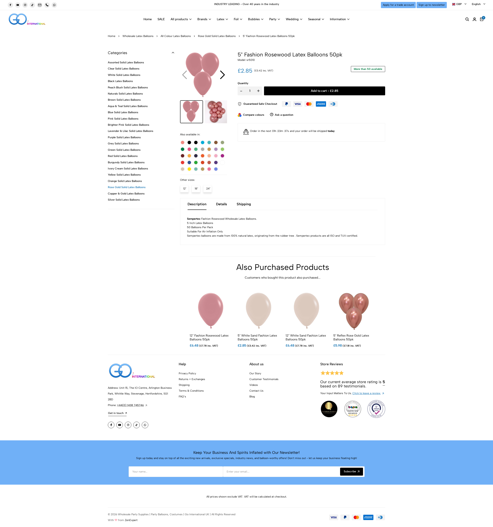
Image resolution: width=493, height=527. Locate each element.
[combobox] (459, 4)
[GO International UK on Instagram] (25, 5)
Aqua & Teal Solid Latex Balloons (128, 106)
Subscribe (350, 471)
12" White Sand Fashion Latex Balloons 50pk (306, 337)
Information (338, 19)
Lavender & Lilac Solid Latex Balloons (130, 131)
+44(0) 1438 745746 (130, 405)
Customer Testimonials (263, 379)
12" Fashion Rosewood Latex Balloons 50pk (209, 337)
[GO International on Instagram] (128, 425)
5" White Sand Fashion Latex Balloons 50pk (257, 337)
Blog (252, 396)
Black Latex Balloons (120, 81)
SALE (161, 19)
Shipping (184, 385)
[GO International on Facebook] (111, 425)
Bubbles (254, 19)
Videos (253, 385)
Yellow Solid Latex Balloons (124, 174)
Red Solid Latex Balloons (123, 156)
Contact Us (256, 390)
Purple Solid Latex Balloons (124, 137)
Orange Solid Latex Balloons (125, 181)
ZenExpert (131, 520)
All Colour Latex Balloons (176, 36)
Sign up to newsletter (431, 5)
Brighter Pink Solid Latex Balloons (128, 125)
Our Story (255, 373)
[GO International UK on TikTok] (32, 5)
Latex (220, 19)
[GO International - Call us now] (47, 5)
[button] (222, 75)
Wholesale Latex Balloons (137, 36)
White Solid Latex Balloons (124, 75)
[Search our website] (467, 19)
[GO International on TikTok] (136, 425)
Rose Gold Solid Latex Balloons (217, 36)
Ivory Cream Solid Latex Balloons (128, 168)
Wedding (292, 19)
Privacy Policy (187, 373)
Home (147, 19)
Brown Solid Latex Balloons (124, 99)
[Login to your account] (474, 19)
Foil (236, 19)
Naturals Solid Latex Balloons (125, 93)
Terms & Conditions (191, 390)
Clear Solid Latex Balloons (123, 68)
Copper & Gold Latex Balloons (126, 193)
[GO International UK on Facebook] (10, 5)
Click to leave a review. (366, 393)
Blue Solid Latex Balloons (123, 112)
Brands (202, 19)
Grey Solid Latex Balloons (123, 143)
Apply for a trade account (398, 5)
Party (272, 19)
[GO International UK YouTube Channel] (17, 5)
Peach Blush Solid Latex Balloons (128, 87)
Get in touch (116, 413)
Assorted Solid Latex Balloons (126, 62)
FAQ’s (182, 396)
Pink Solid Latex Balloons (123, 118)
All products (179, 19)
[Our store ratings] (331, 374)
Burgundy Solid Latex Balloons (126, 162)
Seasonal (314, 19)
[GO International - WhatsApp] (54, 5)
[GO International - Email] (39, 5)
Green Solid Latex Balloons (124, 150)
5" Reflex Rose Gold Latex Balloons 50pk (351, 337)
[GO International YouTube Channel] (119, 425)
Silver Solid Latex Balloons (124, 199)
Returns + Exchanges (192, 379)
